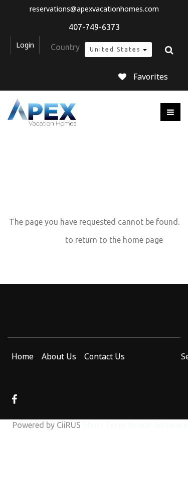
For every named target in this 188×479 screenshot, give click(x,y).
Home (23, 356)
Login (25, 45)
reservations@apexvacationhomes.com (94, 9)
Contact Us (104, 356)
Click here (44, 239)
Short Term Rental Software (135, 424)
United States (116, 49)
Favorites (150, 76)
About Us (59, 356)
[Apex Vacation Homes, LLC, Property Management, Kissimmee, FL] (37, 369)
